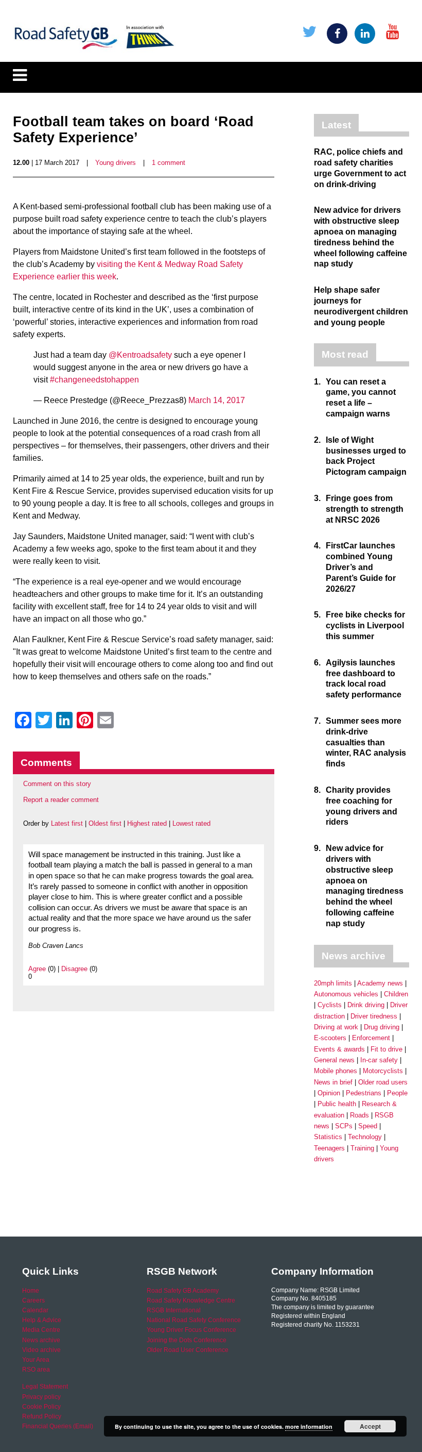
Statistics (328, 1137)
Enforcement (371, 1038)
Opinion (329, 1093)
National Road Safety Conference (194, 1320)
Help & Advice (41, 1320)
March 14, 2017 (216, 400)
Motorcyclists (383, 1071)
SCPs (344, 1126)
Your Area (35, 1359)
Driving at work (336, 1027)
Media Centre (41, 1329)
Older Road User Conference (187, 1350)
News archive (41, 1340)
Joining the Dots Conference (186, 1340)
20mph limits (333, 983)
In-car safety (379, 1060)
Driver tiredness (373, 1016)
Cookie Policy (41, 1406)
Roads (359, 1115)
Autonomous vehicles (346, 994)
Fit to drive (386, 1049)
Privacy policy (41, 1396)
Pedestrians (363, 1093)
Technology (365, 1137)
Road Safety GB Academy (183, 1290)
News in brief (333, 1082)
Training (362, 1148)
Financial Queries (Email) (57, 1426)
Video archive (41, 1350)
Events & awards (339, 1049)
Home (30, 1290)
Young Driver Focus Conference (191, 1329)
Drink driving (365, 1005)
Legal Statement (45, 1386)
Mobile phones (335, 1071)
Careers (33, 1300)
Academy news (380, 983)
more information (308, 1426)
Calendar (35, 1310)
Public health (337, 1104)
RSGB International (174, 1310)
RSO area (36, 1369)
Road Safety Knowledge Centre (191, 1300)
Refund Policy (41, 1416)
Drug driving (381, 1027)
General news (334, 1060)
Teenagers (329, 1148)
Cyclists (330, 1005)
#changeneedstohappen (94, 379)
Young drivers (115, 162)
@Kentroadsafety (140, 355)
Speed (367, 1126)
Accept (370, 1426)
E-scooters (330, 1038)
